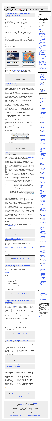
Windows (31, 232)
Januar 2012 (43, 173)
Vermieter (41, 63)
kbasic (7, 153)
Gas (40, 41)
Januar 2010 (43, 204)
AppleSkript (14, 76)
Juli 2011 (43, 178)
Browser (40, 34)
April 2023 (43, 109)
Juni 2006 (43, 274)
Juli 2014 (43, 137)
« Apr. (40, 29)
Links (17, 10)
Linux (13, 232)
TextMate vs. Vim (11, 84)
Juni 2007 (43, 255)
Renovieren (41, 52)
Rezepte (29, 9)
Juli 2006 (43, 273)
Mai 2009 (43, 218)
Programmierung (36, 9)
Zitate (45, 68)
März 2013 (43, 157)
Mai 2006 (43, 275)
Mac (18, 76)
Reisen (40, 51)
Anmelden (43, 293)
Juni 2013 (43, 154)
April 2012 (43, 169)
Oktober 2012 (43, 164)
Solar (40, 58)
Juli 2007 (43, 253)
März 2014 (43, 143)
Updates (40, 62)
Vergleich (30, 145)
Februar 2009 (43, 222)
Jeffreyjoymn (43, 79)
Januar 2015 (43, 136)
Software (28, 76)
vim (14, 306)
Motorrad (41, 48)
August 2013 (43, 153)
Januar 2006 (43, 281)
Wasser (41, 64)
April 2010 (43, 200)
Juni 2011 (43, 179)
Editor (9, 145)
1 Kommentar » (20, 396)
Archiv (26, 10)
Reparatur (42, 54)
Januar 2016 (43, 131)
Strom (43, 58)
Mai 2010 (43, 199)
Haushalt (43, 42)
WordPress (35, 403)
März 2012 (43, 170)
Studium (25, 358)
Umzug (43, 61)
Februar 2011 (43, 184)
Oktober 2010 (43, 191)
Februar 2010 (43, 203)
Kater (42, 44)
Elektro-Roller (43, 77)
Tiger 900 (40, 61)
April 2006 (43, 277)
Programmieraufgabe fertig (16, 340)
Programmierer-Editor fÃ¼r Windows (17, 265)
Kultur (40, 45)
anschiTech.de (10, 7)
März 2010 (43, 201)
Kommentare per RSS (24, 405)
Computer (44, 34)
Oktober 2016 (43, 122)
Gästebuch (6, 10)
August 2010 (43, 195)
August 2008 (43, 233)
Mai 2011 (43, 181)
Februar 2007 (43, 260)
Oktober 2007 (43, 248)
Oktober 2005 (43, 287)
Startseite (16, 9)
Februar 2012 (43, 172)
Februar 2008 (43, 241)
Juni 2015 (43, 135)
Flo (41, 97)
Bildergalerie (12, 10)
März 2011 (43, 182)
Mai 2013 (43, 155)
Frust (10, 232)
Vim (33, 145)
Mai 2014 (43, 140)
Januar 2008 (43, 242)
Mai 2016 (43, 130)
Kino (44, 44)
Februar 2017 (43, 117)
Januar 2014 (43, 144)
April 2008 (43, 238)
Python (23, 258)
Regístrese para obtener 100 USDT (42, 75)
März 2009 (43, 220)
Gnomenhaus (43, 98)
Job (40, 44)
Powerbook (44, 50)
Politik (40, 50)
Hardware (44, 40)
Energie (42, 37)
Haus (40, 42)
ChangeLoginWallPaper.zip (18, 70)
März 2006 (43, 278)
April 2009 (43, 219)
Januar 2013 (43, 158)
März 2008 (43, 240)
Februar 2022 (43, 110)
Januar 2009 (43, 223)
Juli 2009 (43, 215)
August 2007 (43, 252)
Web (44, 64)
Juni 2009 (43, 216)
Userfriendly (44, 62)
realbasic (7, 208)
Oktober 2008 (43, 229)
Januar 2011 (43, 185)
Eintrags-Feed (44, 294)
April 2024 (43, 108)
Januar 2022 (43, 112)
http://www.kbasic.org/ (30, 157)
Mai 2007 (43, 256)
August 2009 (43, 214)
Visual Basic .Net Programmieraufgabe (13, 365)
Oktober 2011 (43, 177)
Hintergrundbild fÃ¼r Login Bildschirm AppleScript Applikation (17, 14)
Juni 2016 (43, 128)
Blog (20, 9)
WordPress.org (43, 299)
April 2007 (43, 257)
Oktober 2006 (43, 268)
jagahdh (42, 99)
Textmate (26, 145)
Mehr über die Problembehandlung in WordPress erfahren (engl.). (26, 415)
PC (17, 232)
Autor (42, 9)
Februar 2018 (43, 114)
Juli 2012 (43, 168)
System (44, 60)
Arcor (40, 33)
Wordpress (41, 68)
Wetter (40, 66)
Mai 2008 (43, 237)
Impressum (21, 10)
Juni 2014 (43, 139)
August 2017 (43, 116)
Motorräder (24, 9)
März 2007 (43, 259)
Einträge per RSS (24, 404)
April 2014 (43, 142)
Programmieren (23, 76)
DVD (39, 35)
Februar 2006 (43, 279)
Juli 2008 (43, 234)
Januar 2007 (43, 261)
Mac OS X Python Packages (14, 239)
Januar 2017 (43, 118)
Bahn (42, 33)
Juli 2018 (43, 113)
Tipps (24, 333)
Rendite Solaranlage (42, 81)
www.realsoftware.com (10, 225)
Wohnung (41, 67)
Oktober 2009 (43, 210)
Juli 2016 (43, 127)
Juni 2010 (43, 197)
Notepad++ (7, 272)
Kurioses (44, 45)
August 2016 (43, 126)
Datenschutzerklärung (8, 9)
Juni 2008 (43, 236)
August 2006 (43, 271)
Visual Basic (28, 393)
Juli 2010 (43, 196)
